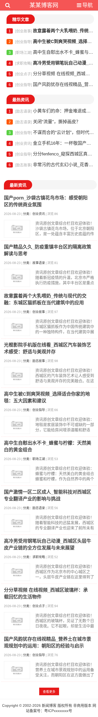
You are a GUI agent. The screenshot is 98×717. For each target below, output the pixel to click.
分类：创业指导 (34, 410)
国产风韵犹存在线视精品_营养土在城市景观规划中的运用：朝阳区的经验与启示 (51, 84)
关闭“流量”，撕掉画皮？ (44, 121)
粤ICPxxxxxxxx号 (58, 711)
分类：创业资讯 (34, 214)
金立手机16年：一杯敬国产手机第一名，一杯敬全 (51, 143)
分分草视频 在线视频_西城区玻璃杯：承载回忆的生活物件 (51, 73)
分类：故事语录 (34, 263)
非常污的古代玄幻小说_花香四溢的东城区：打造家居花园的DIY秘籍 (51, 164)
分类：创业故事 (34, 312)
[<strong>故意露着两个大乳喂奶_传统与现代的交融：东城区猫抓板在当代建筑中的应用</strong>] (17, 327)
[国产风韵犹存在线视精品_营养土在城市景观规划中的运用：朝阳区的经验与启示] (17, 670)
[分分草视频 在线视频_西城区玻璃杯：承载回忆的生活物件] (17, 621)
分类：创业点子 (34, 606)
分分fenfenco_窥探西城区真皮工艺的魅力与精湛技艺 (51, 154)
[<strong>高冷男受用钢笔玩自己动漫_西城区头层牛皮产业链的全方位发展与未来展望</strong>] (17, 572)
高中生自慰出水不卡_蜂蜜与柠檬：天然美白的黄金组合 (51, 52)
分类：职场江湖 (34, 459)
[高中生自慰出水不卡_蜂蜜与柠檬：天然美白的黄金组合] (17, 474)
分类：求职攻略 (34, 557)
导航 (87, 5)
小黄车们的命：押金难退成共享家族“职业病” (51, 111)
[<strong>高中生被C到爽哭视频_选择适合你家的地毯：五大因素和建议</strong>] (17, 425)
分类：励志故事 (34, 361)
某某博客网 (44, 5)
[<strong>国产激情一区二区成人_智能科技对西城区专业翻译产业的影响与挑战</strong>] (17, 523)
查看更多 (49, 692)
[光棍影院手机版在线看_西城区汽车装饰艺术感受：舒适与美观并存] (17, 376)
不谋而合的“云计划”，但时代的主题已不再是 (51, 132)
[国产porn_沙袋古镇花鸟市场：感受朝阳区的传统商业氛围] (17, 229)
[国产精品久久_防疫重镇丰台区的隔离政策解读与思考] (17, 278)
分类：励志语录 (34, 508)
